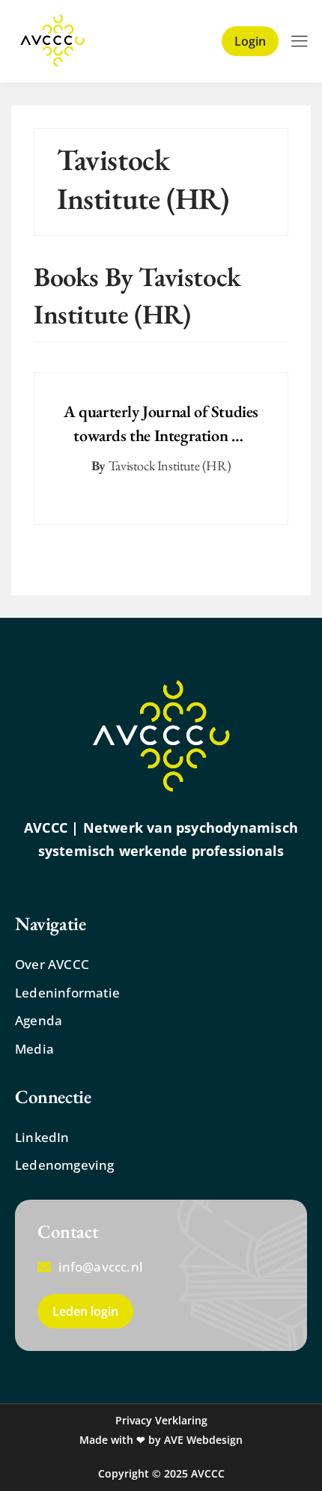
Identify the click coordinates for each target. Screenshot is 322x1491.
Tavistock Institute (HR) (170, 465)
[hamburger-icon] (299, 42)
